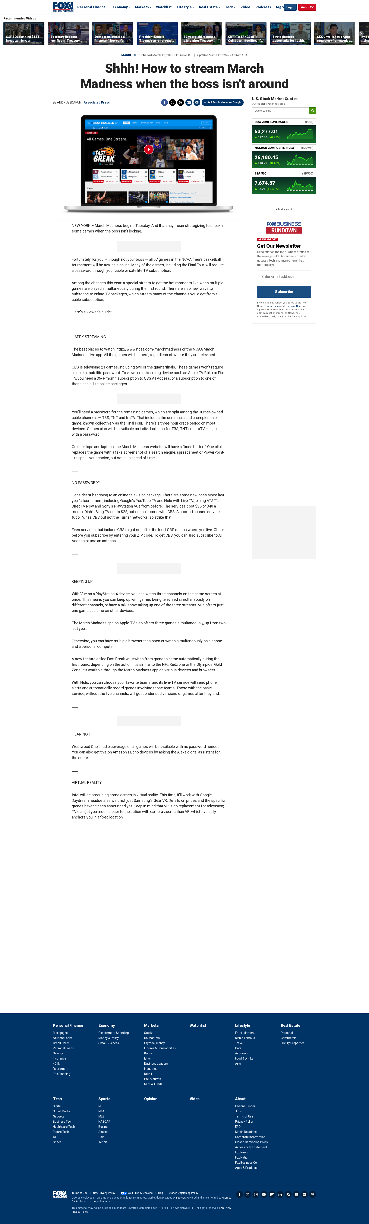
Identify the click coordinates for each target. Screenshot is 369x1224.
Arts (238, 1063)
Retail (148, 1074)
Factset (180, 1197)
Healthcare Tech (64, 1126)
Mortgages (60, 1033)
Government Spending (113, 1033)
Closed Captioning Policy (251, 1142)
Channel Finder (245, 1106)
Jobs (238, 1111)
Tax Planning (61, 1074)
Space (57, 1142)
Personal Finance (91, 7)
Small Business (108, 1043)
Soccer (103, 1132)
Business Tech (62, 1121)
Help (160, 1192)
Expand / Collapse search (279, 7)
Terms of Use (293, 306)
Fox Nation (242, 1157)
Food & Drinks (244, 1058)
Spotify (304, 1194)
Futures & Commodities (160, 1048)
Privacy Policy (272, 306)
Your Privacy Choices (140, 1192)
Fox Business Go (246, 1162)
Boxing (103, 1126)
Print (188, 102)
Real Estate (208, 7)
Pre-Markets (152, 1079)
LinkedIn (280, 1194)
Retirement (60, 1068)
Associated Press (97, 102)
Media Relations (246, 1132)
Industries (150, 1068)
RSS (288, 1194)
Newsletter (296, 1194)
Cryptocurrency (154, 1043)
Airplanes (241, 1053)
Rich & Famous (245, 1038)
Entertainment (245, 1033)
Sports (104, 1099)
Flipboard (272, 1194)
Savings (58, 1053)
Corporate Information (250, 1137)
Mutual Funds (153, 1084)
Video (245, 7)
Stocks (148, 1033)
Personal (287, 1033)
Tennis (102, 1142)
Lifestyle (184, 7)
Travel (239, 1043)
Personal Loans (63, 1048)
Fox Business (63, 7)
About (240, 1099)
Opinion (151, 1099)
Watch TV (307, 7)
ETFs (147, 1058)
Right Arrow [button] (361, 33)
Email (196, 102)
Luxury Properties (293, 1043)
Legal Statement (102, 1201)
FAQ (238, 1126)
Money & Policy (108, 1038)
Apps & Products (246, 1167)
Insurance (59, 1058)
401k (56, 1063)
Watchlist (164, 7)
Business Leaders (156, 1063)
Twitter (172, 102)
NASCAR (104, 1121)
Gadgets (58, 1116)
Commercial (289, 1038)
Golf (101, 1137)
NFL (100, 1106)
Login (290, 7)
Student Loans (63, 1038)
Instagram (255, 1194)
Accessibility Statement (251, 1147)
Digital (57, 1106)
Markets (142, 7)
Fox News (241, 1152)
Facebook (164, 102)
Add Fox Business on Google (224, 102)
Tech (229, 7)
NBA (101, 1111)
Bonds (148, 1053)
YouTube (264, 1194)
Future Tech (61, 1132)
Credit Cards (61, 1043)
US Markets (152, 1038)
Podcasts (263, 7)
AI (54, 1137)
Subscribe (284, 291)
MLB (101, 1116)
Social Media (61, 1111)
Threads (180, 102)
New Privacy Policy (104, 1192)
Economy (120, 7)
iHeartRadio (312, 1194)
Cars (238, 1048)
